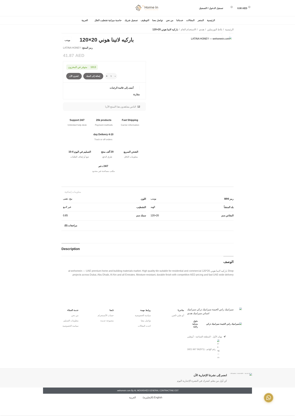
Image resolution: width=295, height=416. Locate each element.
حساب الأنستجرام (106, 315)
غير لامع (67, 207)
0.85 (65, 215)
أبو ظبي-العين (178, 315)
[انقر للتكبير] (226, 34)
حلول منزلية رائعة (195, 324)
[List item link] (214, 336)
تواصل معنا (146, 320)
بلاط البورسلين (214, 29)
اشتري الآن (74, 76)
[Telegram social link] (45, 8)
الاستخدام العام (188, 29)
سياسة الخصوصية (143, 315)
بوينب (67, 40)
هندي (201, 29)
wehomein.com (124, 390)
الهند (153, 207)
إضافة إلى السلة (93, 76)
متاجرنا (181, 310)
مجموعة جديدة (107, 320)
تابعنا (112, 310)
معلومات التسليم (71, 320)
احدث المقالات (144, 326)
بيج (70, 198)
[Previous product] (69, 29)
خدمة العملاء (73, 310)
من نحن (75, 315)
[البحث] (227, 8)
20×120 (155, 215)
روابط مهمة (145, 310)
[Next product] (63, 29)
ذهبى (65, 198)
